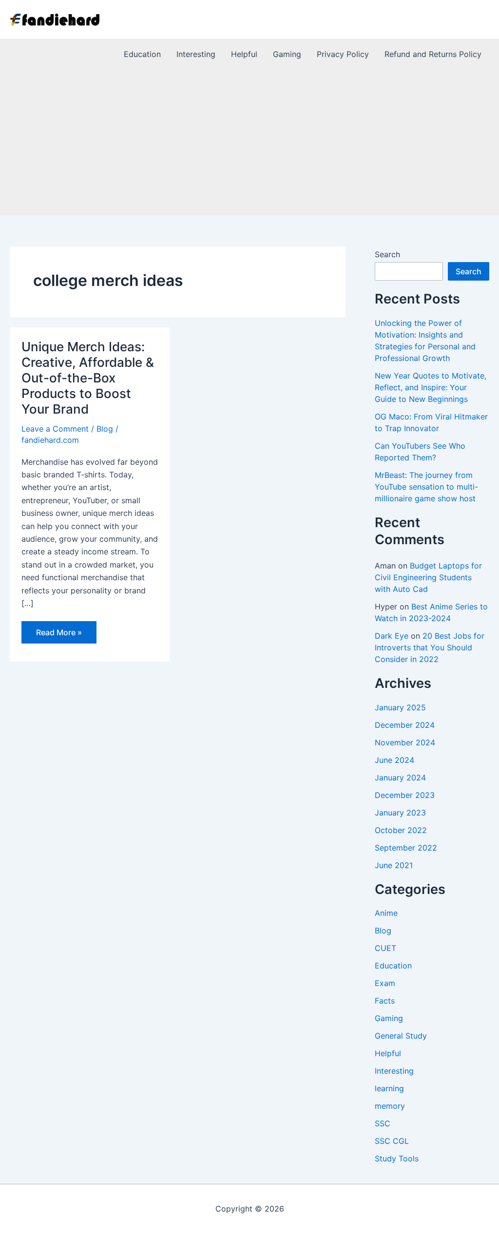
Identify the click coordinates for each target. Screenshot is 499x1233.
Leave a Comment (55, 429)
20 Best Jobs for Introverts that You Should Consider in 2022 (429, 647)
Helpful (388, 1053)
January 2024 (400, 777)
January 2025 (400, 707)
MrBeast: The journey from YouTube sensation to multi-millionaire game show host (426, 486)
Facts (385, 1000)
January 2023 (400, 812)
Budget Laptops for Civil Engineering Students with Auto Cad (428, 577)
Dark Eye (391, 636)
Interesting (394, 1071)
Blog (104, 429)
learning (389, 1088)
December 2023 (405, 795)
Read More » (59, 635)
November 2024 (405, 742)
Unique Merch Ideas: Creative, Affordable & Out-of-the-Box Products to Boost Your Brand (87, 378)
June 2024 (394, 760)
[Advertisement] (249, 142)
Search (387, 254)
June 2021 (394, 865)
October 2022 (401, 830)
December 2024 (405, 725)
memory (390, 1106)
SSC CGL (392, 1141)
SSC (382, 1123)
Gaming (389, 1018)
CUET (385, 948)
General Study (401, 1036)
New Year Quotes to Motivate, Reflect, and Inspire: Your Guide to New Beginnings (430, 387)
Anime (386, 913)
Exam (385, 983)
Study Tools (397, 1158)
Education (393, 965)
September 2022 (406, 848)
